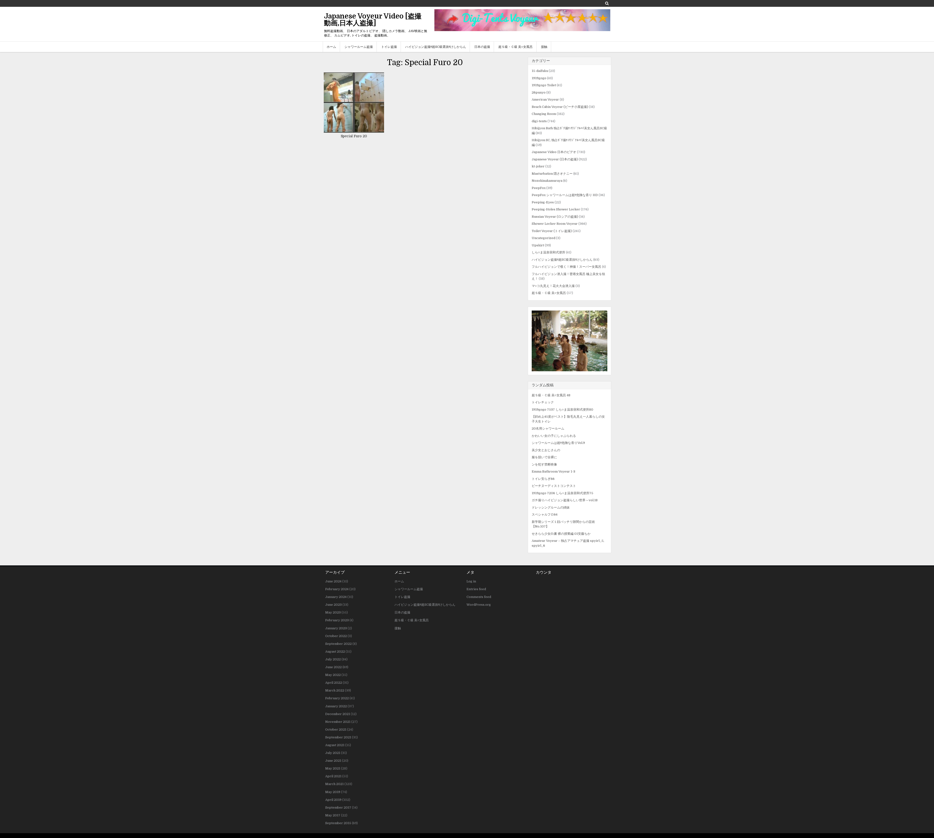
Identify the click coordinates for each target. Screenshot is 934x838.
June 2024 (333, 581)
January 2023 (336, 628)
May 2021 (332, 768)
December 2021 (337, 714)
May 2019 (332, 792)
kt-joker (538, 166)
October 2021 (335, 729)
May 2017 (332, 815)
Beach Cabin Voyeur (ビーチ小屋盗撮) (560, 107)
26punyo (539, 92)
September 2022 (338, 644)
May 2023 (333, 612)
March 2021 (334, 784)
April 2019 (333, 800)
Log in (471, 581)
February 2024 (337, 589)
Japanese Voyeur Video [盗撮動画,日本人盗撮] (373, 19)
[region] (569, 341)
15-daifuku (540, 71)
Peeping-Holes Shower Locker (556, 209)
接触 (544, 47)
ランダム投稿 (543, 385)
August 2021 (334, 745)
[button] (569, 341)
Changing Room (544, 114)
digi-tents (539, 121)
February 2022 (337, 698)
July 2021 (332, 753)
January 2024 (336, 597)
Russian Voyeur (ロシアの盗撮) (555, 216)
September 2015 (338, 823)
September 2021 (338, 737)
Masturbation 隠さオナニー (552, 173)
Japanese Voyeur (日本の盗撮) (555, 159)
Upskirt (538, 245)
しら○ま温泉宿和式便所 (548, 252)
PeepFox (539, 188)
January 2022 (336, 706)
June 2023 (333, 604)
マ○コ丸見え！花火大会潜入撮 (553, 286)
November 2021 (337, 722)
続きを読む (355, 98)
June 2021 (333, 760)
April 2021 (333, 776)
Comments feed (479, 597)
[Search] (607, 3)
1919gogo (539, 78)
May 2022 (333, 675)
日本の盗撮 (482, 47)
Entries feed (476, 589)
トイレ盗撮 (389, 47)
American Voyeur (545, 99)
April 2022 (333, 682)
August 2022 (335, 651)
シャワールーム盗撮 (358, 47)
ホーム (331, 47)
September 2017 (338, 807)
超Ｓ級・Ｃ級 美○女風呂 (515, 47)
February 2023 (337, 620)
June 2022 (333, 667)
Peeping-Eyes (543, 202)
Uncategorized (543, 238)
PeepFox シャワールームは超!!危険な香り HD (565, 195)
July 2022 (333, 659)
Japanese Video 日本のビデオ (554, 152)
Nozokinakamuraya (547, 180)
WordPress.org (479, 604)
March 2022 (334, 690)
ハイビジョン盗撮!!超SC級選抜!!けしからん (435, 47)
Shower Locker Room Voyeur (555, 223)
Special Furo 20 (354, 136)
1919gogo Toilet (544, 85)
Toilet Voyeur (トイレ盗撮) (552, 231)
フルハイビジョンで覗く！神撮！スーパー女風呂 (566, 266)
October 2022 (336, 636)
